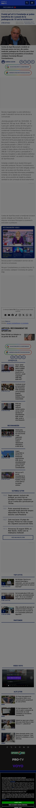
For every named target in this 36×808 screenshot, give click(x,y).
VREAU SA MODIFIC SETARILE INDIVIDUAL (18, 804)
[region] (18, 790)
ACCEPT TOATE (18, 802)
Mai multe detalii (12, 781)
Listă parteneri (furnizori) (5, 799)
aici (12, 787)
